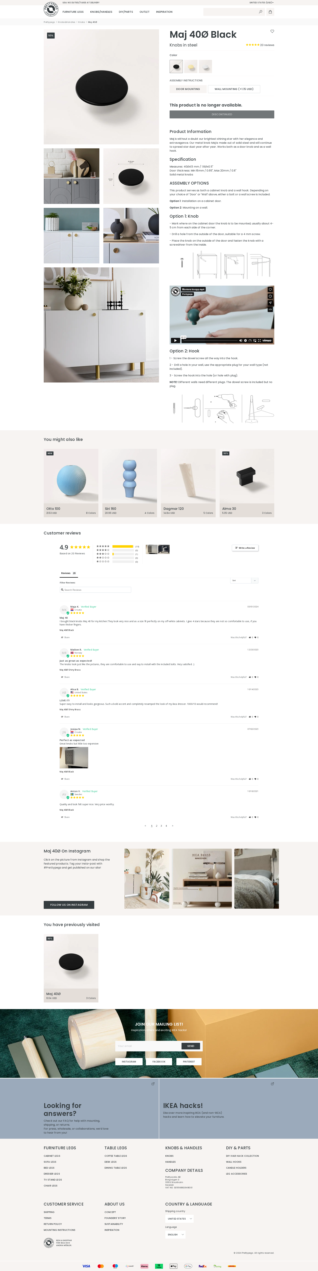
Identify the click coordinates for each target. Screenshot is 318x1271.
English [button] (173, 1234)
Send (190, 1046)
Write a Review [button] (247, 547)
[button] (251, 637)
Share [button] (67, 637)
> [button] (172, 825)
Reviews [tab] (65, 573)
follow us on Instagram (69, 905)
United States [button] (177, 1218)
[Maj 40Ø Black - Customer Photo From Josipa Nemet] (152, 549)
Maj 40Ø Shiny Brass (70, 669)
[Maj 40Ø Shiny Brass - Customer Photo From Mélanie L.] (164, 549)
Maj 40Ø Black (67, 630)
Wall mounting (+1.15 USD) (234, 89)
